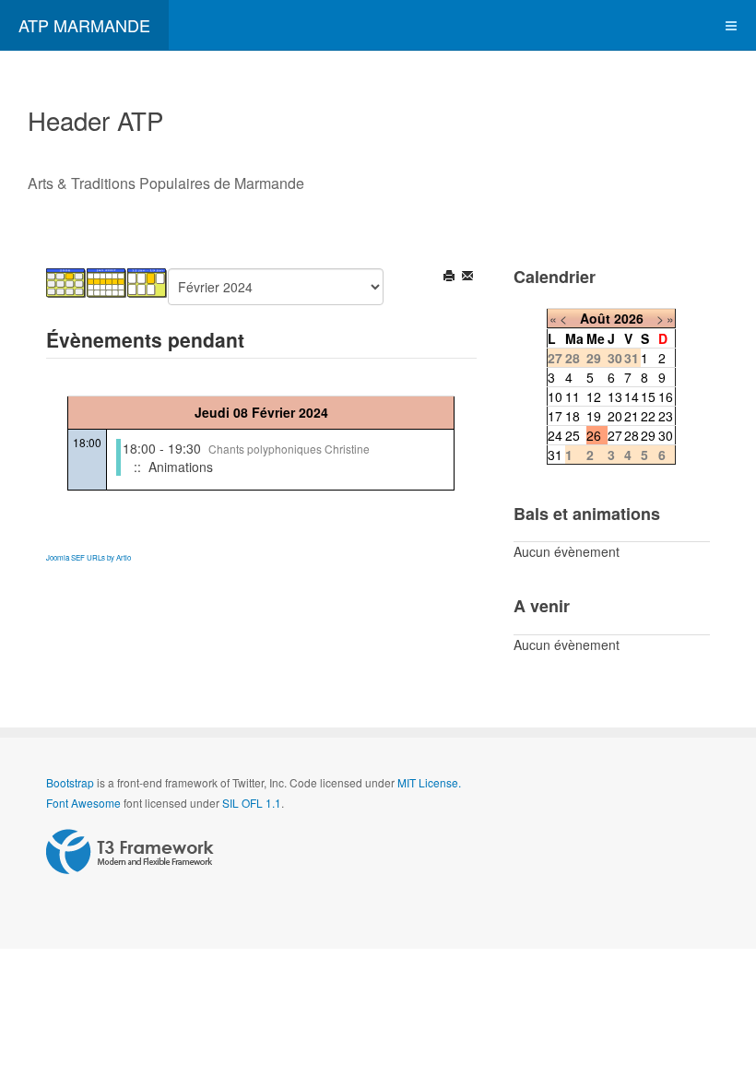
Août (595, 318)
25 (572, 435)
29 (648, 435)
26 (593, 435)
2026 (629, 318)
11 (572, 396)
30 (665, 435)
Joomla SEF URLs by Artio (88, 557)
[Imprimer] (450, 277)
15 (648, 396)
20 (615, 416)
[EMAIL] (469, 277)
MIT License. (429, 782)
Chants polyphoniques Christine (289, 448)
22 (648, 416)
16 (665, 396)
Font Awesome (83, 802)
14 (631, 396)
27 (615, 435)
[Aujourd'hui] (147, 281)
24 (555, 435)
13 (615, 396)
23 (665, 416)
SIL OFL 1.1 (251, 802)
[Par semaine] (107, 281)
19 (593, 416)
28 (631, 435)
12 (593, 396)
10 (555, 396)
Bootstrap (70, 782)
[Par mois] (66, 281)
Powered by (130, 852)
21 (631, 416)
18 (572, 416)
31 (555, 454)
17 (555, 416)
